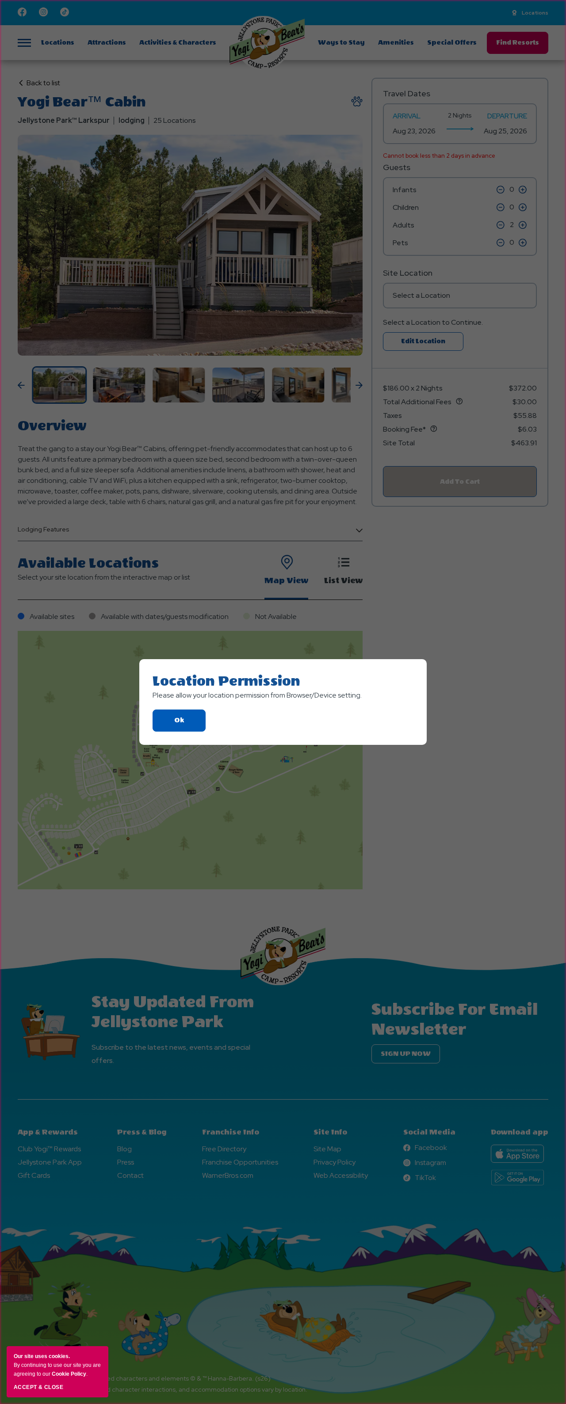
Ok (190, 724)
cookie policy (69, 1374)
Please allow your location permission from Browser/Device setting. (257, 695)
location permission (226, 681)
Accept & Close (38, 1387)
